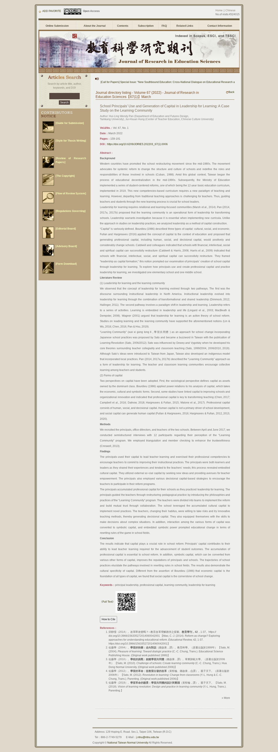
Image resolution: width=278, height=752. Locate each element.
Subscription (146, 25)
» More (226, 697)
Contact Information (219, 25)
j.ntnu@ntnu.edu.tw (147, 737)
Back (231, 92)
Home (219, 10)
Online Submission (57, 25)
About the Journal (95, 25)
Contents (122, 25)
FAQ (165, 25)
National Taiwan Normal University (127, 742)
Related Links (184, 25)
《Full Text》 (107, 601)
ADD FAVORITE (51, 11)
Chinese (230, 10)
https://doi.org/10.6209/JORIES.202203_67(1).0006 (137, 144)
